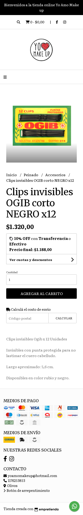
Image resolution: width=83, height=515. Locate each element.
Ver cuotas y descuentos (30, 259)
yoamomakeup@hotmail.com (32, 475)
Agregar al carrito (42, 293)
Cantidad (12, 272)
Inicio (12, 174)
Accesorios (55, 174)
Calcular (64, 318)
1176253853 (16, 480)
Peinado (31, 174)
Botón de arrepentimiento (28, 490)
